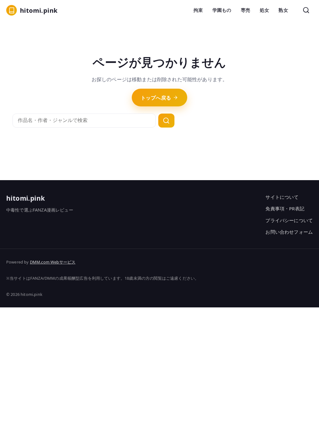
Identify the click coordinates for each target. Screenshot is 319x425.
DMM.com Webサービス (52, 262)
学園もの (221, 10)
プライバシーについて (289, 220)
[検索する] (166, 121)
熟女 (283, 10)
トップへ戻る (156, 97)
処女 (264, 10)
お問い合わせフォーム (289, 232)
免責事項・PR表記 (284, 208)
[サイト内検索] (306, 10)
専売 (245, 10)
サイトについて (281, 197)
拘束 (198, 10)
